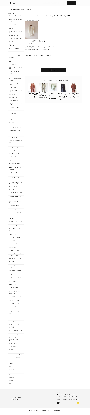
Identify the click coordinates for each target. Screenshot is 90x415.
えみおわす (11, 369)
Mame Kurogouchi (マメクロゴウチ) (15, 222)
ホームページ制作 (43, 411)
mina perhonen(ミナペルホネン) (15, 243)
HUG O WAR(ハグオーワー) (15, 148)
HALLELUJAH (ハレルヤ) (14, 125)
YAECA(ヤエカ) (12, 366)
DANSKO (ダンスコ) (13, 87)
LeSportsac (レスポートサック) (15, 202)
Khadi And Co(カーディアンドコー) (15, 178)
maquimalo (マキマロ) (14, 226)
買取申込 (71, 3)
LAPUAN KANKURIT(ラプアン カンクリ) (15, 197)
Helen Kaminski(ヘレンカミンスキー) (16, 131)
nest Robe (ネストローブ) (15, 258)
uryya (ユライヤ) (13, 349)
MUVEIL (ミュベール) (14, 250)
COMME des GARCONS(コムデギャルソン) (15, 72)
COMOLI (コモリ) (13, 76)
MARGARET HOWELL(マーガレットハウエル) (15, 233)
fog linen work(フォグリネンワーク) (15, 104)
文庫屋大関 (11, 377)
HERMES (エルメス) (13, 137)
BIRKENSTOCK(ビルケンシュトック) (15, 60)
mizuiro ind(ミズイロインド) (15, 247)
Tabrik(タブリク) (13, 316)
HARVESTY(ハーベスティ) (15, 127)
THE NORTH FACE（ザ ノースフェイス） (16, 331)
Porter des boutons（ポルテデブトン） (15, 288)
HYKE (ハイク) (12, 156)
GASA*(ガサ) (12, 119)
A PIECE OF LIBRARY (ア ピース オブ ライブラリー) (15, 20)
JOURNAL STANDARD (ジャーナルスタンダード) (15, 168)
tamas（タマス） (13, 322)
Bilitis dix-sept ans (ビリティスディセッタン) (16, 56)
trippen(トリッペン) (13, 346)
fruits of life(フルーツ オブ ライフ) (16, 108)
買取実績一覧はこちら (53, 70)
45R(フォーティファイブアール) (15, 16)
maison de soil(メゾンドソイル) (15, 213)
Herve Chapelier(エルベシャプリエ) (15, 141)
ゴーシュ (11, 372)
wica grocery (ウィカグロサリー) (15, 358)
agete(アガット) (13, 24)
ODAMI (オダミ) (12, 274)
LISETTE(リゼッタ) (13, 210)
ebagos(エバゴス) (13, 97)
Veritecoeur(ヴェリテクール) (15, 352)
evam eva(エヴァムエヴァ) (15, 100)
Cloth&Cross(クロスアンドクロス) (15, 68)
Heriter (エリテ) (12, 135)
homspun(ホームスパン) (14, 145)
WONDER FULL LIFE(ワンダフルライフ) (15, 362)
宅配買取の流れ (46, 3)
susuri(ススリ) (12, 309)
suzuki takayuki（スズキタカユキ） (15, 312)
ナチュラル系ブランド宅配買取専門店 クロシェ (42, 410)
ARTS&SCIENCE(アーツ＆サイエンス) (15, 27)
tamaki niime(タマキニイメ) (15, 319)
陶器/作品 (11, 383)
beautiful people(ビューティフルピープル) (15, 45)
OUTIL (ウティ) (12, 281)
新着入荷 (11, 380)
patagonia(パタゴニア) (14, 284)
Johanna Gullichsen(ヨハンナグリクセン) (16, 164)
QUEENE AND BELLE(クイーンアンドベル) (15, 292)
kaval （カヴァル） (13, 175)
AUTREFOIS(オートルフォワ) (15, 38)
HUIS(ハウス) (12, 150)
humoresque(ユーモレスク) (15, 153)
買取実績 (63, 3)
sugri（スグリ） (12, 306)
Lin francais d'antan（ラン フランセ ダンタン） (16, 206)
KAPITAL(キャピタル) (14, 172)
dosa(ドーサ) (12, 94)
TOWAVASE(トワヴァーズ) (15, 335)
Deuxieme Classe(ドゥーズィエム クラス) (15, 91)
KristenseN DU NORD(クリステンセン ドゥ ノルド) (15, 183)
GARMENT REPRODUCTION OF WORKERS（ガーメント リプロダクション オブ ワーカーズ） (16, 114)
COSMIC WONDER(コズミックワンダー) (15, 79)
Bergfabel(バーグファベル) (15, 53)
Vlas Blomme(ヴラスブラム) (15, 355)
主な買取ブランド (13, 375)
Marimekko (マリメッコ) (14, 237)
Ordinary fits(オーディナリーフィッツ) (15, 278)
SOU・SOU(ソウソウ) (14, 303)
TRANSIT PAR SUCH (14, 343)
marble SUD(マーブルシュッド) (15, 229)
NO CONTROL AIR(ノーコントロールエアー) (16, 266)
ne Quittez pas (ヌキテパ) (15, 253)
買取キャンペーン (55, 3)
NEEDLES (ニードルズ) (14, 256)
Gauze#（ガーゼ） (13, 122)
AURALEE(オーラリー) (14, 35)
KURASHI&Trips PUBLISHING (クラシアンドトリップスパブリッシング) (15, 188)
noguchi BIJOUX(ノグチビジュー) (15, 271)
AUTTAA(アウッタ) (13, 41)
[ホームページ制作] (48, 412)
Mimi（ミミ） (12, 240)
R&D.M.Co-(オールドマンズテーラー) (15, 297)
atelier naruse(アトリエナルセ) (15, 32)
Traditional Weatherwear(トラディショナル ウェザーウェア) (15, 339)
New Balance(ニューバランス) (15, 262)
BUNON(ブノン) (12, 64)
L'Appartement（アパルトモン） (15, 193)
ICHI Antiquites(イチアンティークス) (16, 160)
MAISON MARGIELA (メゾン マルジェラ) (15, 218)
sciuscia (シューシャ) (14, 300)
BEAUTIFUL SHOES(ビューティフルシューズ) (16, 49)
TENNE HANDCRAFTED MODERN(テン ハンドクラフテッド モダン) (16, 326)
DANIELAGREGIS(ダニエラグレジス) (15, 84)
